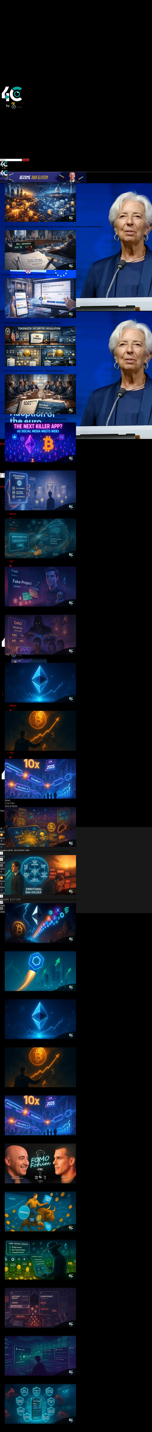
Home (7, 114)
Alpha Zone (10, 127)
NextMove (9, 124)
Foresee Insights (12, 120)
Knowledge (9, 134)
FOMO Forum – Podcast (15, 131)
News (7, 117)
